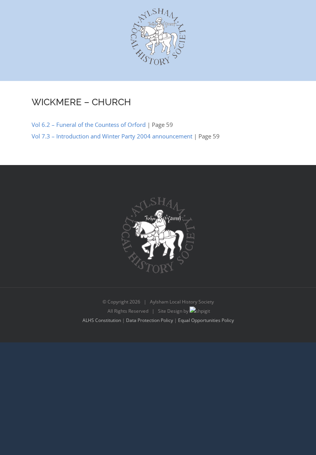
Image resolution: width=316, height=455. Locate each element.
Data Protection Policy (149, 320)
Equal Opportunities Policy (206, 320)
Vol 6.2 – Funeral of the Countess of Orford (89, 124)
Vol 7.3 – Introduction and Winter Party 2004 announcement (112, 136)
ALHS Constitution (101, 320)
